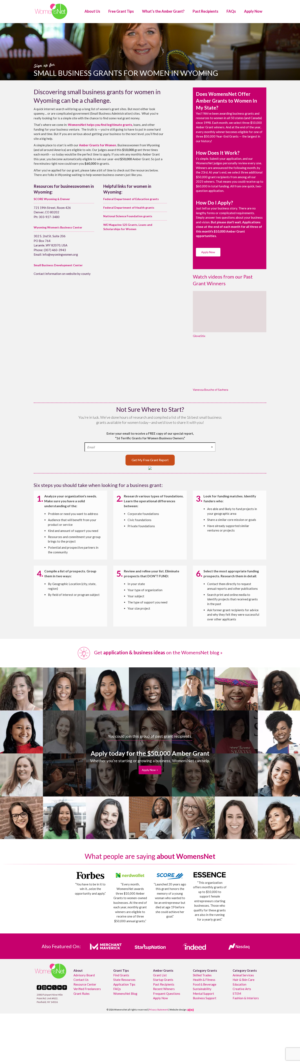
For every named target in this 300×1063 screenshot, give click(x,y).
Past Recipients (205, 11)
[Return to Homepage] (51, 11)
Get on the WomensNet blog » (157, 652)
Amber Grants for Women (97, 145)
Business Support (204, 998)
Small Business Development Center (58, 265)
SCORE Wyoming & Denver (52, 199)
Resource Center (84, 984)
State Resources (124, 979)
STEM (237, 993)
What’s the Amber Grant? (163, 11)
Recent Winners (164, 989)
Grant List (160, 975)
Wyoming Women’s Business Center (58, 227)
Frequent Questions (166, 993)
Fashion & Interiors (246, 998)
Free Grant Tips (121, 11)
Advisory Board (84, 975)
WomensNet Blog (125, 993)
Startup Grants (163, 979)
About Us (92, 11)
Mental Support (203, 993)
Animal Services (243, 975)
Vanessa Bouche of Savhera (210, 389)
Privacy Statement (158, 1009)
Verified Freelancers (87, 989)
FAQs (231, 11)
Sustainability (202, 989)
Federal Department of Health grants (128, 207)
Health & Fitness (204, 979)
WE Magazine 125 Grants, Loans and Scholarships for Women (127, 227)
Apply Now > (150, 770)
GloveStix (199, 336)
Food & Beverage (204, 984)
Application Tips (124, 984)
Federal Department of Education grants (131, 199)
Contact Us (81, 979)
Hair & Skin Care (243, 979)
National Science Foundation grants (127, 216)
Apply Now (253, 11)
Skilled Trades (202, 975)
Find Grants (121, 975)
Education (239, 984)
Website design (178, 1009)
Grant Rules (81, 993)
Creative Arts (242, 989)
